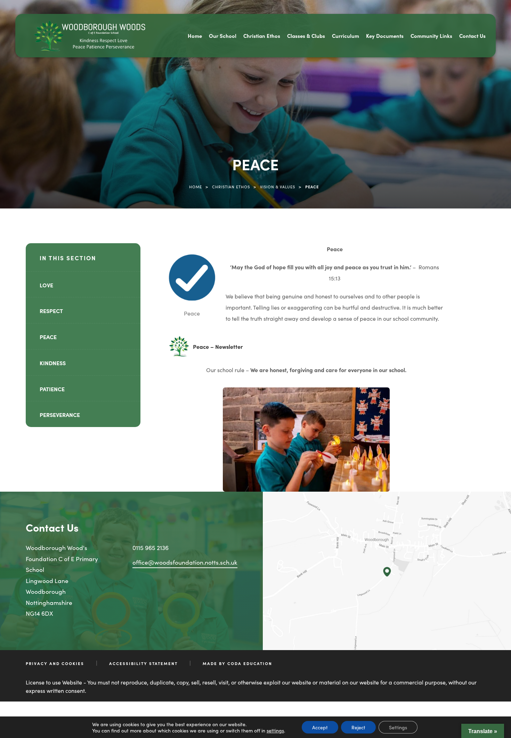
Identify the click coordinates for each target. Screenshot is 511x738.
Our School (222, 35)
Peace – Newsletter (218, 349)
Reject (358, 727)
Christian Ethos (261, 35)
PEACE (48, 337)
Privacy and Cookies (55, 663)
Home (195, 35)
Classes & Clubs (306, 35)
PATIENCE (52, 389)
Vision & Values (277, 186)
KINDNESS (53, 363)
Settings (398, 727)
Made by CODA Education (237, 663)
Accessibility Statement (143, 663)
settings (275, 730)
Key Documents (385, 35)
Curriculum (345, 35)
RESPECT (51, 310)
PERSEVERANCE (60, 414)
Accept (320, 727)
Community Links (431, 35)
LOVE (46, 285)
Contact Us (472, 35)
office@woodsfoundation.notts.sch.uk (184, 562)
